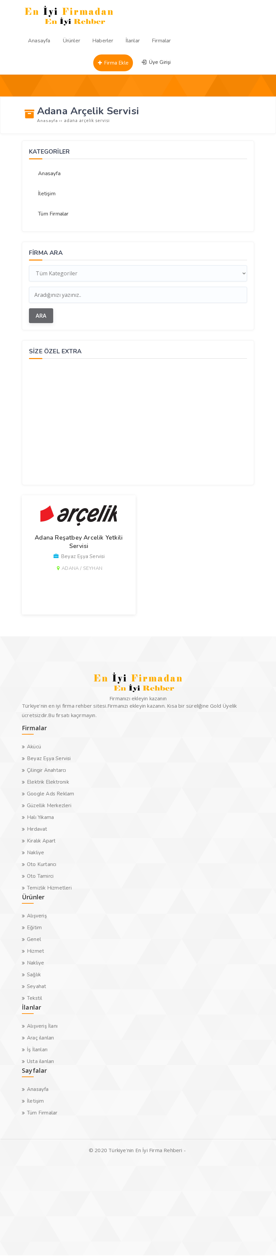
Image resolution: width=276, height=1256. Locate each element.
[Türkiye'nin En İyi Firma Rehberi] (69, 27)
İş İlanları (37, 1049)
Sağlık (34, 974)
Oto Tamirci (40, 876)
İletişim (47, 193)
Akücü (34, 746)
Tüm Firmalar (53, 214)
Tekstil (34, 998)
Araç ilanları (40, 1037)
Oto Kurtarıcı (42, 864)
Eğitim (34, 927)
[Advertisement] (138, 421)
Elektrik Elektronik (48, 782)
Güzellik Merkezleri (49, 805)
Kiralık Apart (41, 840)
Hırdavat (37, 829)
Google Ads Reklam (50, 793)
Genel (34, 939)
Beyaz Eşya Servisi (49, 758)
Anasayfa (49, 173)
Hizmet (35, 951)
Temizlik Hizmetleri (49, 888)
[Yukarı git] (261, 1241)
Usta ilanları (40, 1061)
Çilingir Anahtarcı (46, 770)
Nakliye (35, 852)
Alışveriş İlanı (42, 1026)
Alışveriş (37, 915)
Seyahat (36, 986)
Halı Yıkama (40, 817)
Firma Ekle (116, 63)
